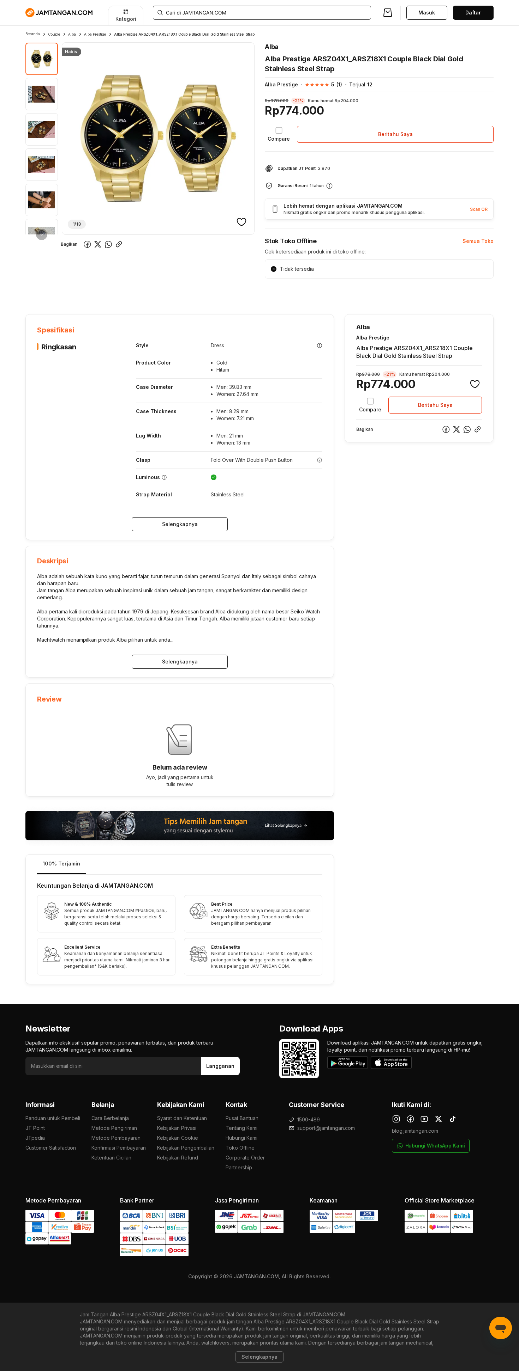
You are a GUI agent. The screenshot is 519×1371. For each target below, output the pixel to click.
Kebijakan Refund (177, 1158)
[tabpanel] (179, 929)
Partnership (239, 1167)
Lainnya (207, 292)
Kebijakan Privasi (176, 1128)
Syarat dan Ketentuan (182, 1118)
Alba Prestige (95, 34)
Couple (54, 34)
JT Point (35, 1128)
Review (177, 292)
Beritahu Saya (395, 134)
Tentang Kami (241, 1128)
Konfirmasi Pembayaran (118, 1148)
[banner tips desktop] (179, 825)
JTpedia (35, 1138)
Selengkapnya (180, 524)
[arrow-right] (41, 234)
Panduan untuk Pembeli (52, 1118)
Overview (36, 292)
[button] (320, 84)
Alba (72, 34)
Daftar (473, 13)
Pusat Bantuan (242, 1118)
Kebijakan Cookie (177, 1138)
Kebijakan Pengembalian (185, 1148)
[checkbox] (279, 134)
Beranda (32, 34)
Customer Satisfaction (50, 1148)
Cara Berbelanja (110, 1118)
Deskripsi (106, 292)
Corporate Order (245, 1158)
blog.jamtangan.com (415, 1131)
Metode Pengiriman (114, 1128)
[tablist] (179, 865)
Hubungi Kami (241, 1138)
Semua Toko (478, 241)
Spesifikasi (71, 292)
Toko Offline (240, 1148)
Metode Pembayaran (116, 1138)
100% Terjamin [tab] (61, 864)
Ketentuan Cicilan (111, 1158)
